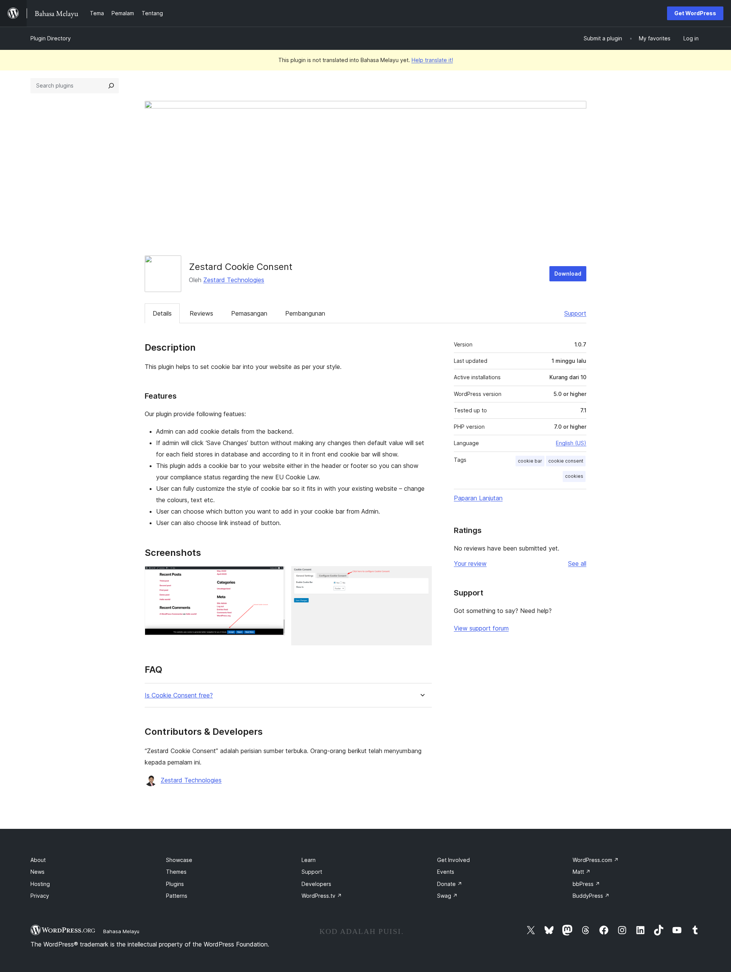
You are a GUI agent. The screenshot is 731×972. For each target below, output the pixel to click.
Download (567, 273)
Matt (582, 871)
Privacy (39, 895)
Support (575, 313)
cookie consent (565, 461)
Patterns (176, 895)
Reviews (201, 313)
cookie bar (530, 461)
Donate (449, 884)
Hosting (40, 884)
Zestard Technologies (233, 280)
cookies (574, 476)
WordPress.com (596, 860)
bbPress (586, 884)
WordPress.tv (322, 895)
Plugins (175, 884)
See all (577, 563)
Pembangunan (305, 313)
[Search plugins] (111, 85)
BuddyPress (591, 895)
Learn (309, 860)
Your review (470, 563)
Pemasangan (249, 313)
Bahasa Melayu (121, 931)
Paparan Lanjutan (478, 498)
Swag (447, 895)
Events (445, 871)
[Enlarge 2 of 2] (421, 576)
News (37, 871)
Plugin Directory (50, 38)
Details (162, 313)
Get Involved (453, 860)
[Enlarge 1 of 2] (275, 576)
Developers (316, 884)
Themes (176, 871)
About (38, 860)
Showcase (179, 860)
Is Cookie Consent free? (179, 695)
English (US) (571, 443)
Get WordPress (695, 13)
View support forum (481, 628)
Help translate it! (432, 60)
